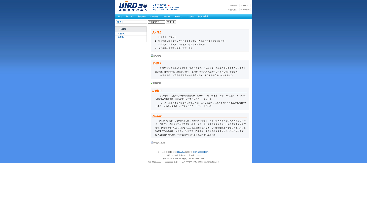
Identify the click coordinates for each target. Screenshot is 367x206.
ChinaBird (181, 152)
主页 (120, 16)
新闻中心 (142, 16)
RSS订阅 (246, 10)
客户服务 (166, 16)
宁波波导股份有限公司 (133, 6)
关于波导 (130, 16)
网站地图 (233, 10)
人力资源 (190, 16)
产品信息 (154, 16)
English (245, 6)
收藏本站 (233, 6)
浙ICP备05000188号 (201, 152)
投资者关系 (203, 16)
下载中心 (178, 16)
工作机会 (121, 37)
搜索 (171, 22)
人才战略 (121, 34)
